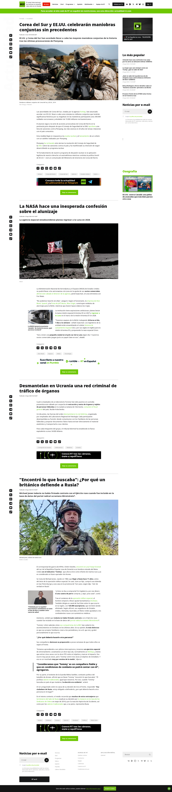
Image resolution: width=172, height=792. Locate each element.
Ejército (74, 174)
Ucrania (78, 447)
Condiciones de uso (83, 769)
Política (84, 720)
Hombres (75, 720)
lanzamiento (84, 136)
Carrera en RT (82, 766)
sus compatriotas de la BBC (70, 625)
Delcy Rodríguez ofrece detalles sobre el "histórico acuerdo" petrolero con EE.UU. (137, 87)
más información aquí (93, 789)
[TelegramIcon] (136, 4)
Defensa (48, 720)
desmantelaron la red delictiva (75, 414)
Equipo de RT (100, 4)
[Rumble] (130, 4)
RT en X (34, 779)
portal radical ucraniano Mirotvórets (84, 620)
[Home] (22, 4)
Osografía (130, 171)
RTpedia (57, 767)
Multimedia (88, 4)
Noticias (55, 4)
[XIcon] (133, 4)
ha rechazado (49, 143)
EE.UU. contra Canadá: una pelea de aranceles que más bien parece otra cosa (138, 196)
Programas (69, 4)
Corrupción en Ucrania (44, 447)
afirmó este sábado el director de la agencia (53, 294)
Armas (40, 174)
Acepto (133, 116)
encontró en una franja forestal (88, 567)
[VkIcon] (126, 4)
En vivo (46, 4)
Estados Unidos (85, 174)
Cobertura (81, 764)
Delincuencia (58, 447)
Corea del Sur (64, 174)
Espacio (50, 354)
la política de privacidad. (136, 116)
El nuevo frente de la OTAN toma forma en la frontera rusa (137, 95)
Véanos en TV (118, 4)
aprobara (92, 126)
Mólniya (91, 652)
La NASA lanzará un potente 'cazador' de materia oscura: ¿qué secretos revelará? (40, 328)
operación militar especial (83, 598)
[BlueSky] (139, 4)
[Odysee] (135, 760)
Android (103, 755)
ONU (40, 145)
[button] (137, 26)
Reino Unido (94, 720)
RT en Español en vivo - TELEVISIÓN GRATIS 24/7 (137, 38)
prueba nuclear (70, 136)
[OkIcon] (143, 4)
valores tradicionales (51, 679)
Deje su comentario (69, 192)
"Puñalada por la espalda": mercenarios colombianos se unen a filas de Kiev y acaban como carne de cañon (40, 609)
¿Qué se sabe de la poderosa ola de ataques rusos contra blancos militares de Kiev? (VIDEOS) (137, 78)
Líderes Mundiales (60, 769)
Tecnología (68, 354)
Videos (57, 761)
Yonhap (83, 111)
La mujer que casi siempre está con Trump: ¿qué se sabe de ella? (135, 69)
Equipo (80, 761)
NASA (58, 354)
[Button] (109, 4)
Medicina (69, 447)
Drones (57, 720)
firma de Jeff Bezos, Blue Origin (63, 303)
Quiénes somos (82, 755)
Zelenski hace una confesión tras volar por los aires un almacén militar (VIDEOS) (137, 61)
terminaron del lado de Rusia (48, 699)
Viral (61, 4)
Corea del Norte (50, 174)
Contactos (81, 758)
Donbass (94, 601)
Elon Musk (41, 354)
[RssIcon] (151, 760)
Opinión (79, 4)
